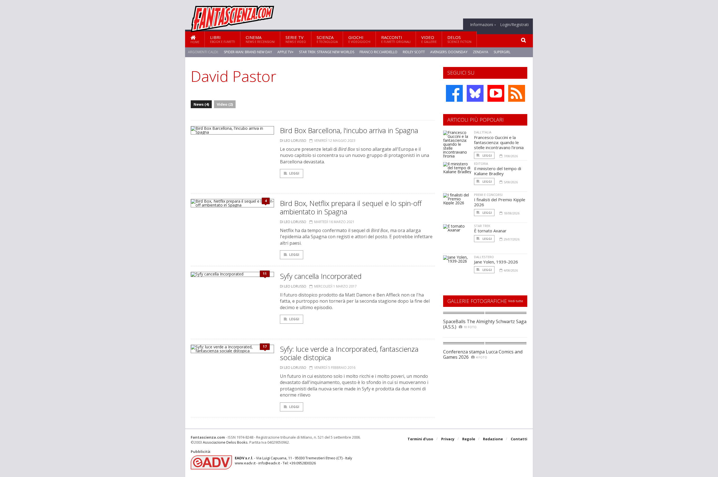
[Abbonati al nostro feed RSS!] (516, 93)
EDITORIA (481, 163)
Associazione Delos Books (225, 442)
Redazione (493, 438)
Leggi (294, 173)
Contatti (519, 438)
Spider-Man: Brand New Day (248, 52)
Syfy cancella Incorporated (321, 276)
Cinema (260, 39)
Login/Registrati (514, 25)
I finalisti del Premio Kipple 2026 (499, 202)
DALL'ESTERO (484, 256)
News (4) (201, 104)
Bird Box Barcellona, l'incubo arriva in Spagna (349, 130)
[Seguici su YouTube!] (495, 93)
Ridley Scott (414, 52)
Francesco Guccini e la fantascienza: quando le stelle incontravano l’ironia (499, 142)
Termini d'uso (420, 438)
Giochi (359, 39)
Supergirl (502, 52)
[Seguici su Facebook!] (454, 93)
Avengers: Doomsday (449, 52)
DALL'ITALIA (482, 132)
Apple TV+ (285, 52)
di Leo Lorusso (293, 140)
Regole (468, 438)
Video (429, 39)
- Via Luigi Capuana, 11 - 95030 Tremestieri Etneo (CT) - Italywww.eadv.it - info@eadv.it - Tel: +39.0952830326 (293, 460)
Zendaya (480, 52)
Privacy (447, 438)
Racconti (396, 39)
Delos (459, 39)
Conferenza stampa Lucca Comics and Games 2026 (483, 354)
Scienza (327, 39)
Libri (222, 39)
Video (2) (225, 104)
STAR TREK (482, 225)
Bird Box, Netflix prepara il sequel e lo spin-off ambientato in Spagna (351, 207)
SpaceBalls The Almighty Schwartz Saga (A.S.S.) (484, 324)
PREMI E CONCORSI (488, 194)
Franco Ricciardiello (378, 52)
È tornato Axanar (490, 230)
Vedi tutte (515, 301)
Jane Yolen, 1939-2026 (496, 262)
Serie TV (296, 39)
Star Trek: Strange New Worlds (326, 52)
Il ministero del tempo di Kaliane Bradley (497, 171)
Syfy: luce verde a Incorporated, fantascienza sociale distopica (349, 353)
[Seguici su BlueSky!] (475, 93)
